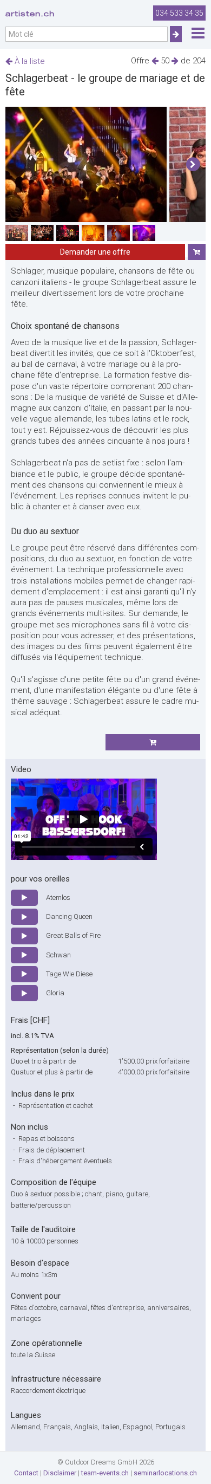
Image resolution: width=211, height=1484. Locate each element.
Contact (26, 1473)
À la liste (28, 61)
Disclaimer (59, 1473)
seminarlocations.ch (165, 1473)
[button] (193, 165)
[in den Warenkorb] (197, 252)
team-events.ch (105, 1473)
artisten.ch (30, 13)
